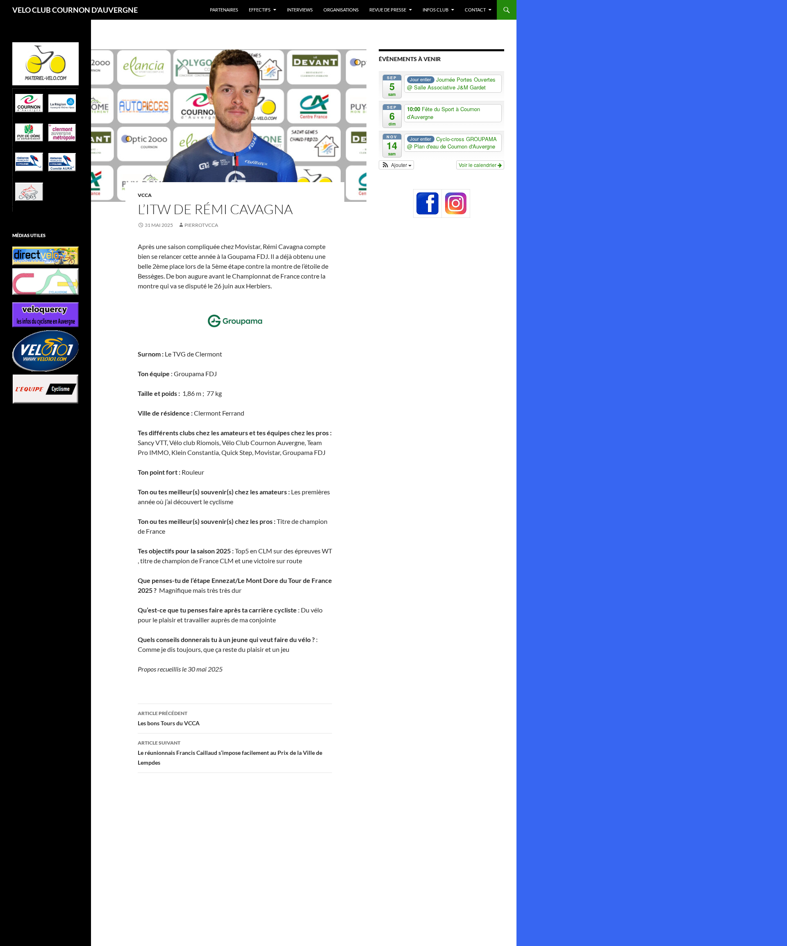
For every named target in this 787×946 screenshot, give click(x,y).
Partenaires (224, 9)
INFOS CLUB (435, 9)
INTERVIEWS (300, 9)
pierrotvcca (201, 225)
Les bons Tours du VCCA (169, 718)
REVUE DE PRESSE (387, 9)
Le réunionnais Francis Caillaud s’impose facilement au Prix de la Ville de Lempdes (230, 753)
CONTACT (475, 9)
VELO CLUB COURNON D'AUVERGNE (75, 9)
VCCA (145, 195)
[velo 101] (45, 351)
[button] (396, 165)
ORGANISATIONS (341, 9)
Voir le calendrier (478, 164)
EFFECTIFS (260, 9)
